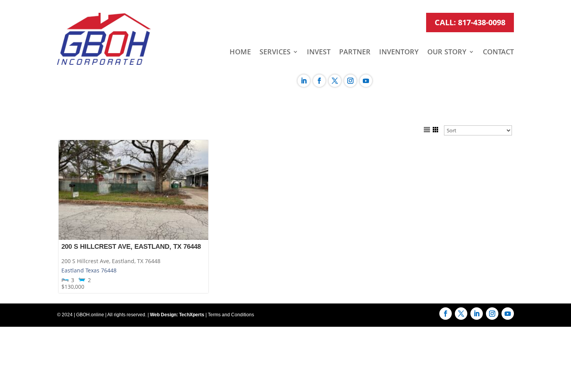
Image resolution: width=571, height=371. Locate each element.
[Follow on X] (335, 81)
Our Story (447, 52)
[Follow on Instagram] (350, 81)
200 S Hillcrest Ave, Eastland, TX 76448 (131, 246)
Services (275, 52)
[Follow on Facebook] (319, 81)
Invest (319, 52)
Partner (355, 52)
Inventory (399, 52)
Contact (498, 52)
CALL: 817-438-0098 (470, 22)
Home (240, 52)
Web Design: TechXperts (177, 314)
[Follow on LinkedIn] (304, 81)
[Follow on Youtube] (366, 81)
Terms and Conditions (231, 314)
